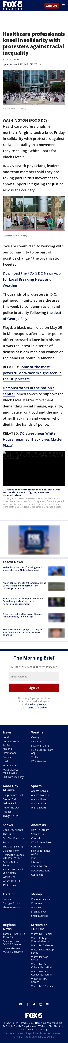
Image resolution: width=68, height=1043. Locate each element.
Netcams (36, 741)
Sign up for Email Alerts (40, 852)
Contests (36, 838)
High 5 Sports (38, 807)
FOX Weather (38, 761)
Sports (36, 786)
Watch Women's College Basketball (41, 973)
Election (9, 894)
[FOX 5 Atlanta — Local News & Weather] (13, 5)
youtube (21, 1004)
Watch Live (51, 6)
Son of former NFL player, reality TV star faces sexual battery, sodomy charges (23, 632)
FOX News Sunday (13, 777)
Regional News (10, 927)
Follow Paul (9, 803)
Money (36, 894)
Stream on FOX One (39, 927)
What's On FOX (11, 881)
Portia (6, 842)
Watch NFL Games (41, 933)
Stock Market (38, 911)
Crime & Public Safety (11, 743)
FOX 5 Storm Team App (42, 751)
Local (6, 737)
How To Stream (40, 829)
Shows (8, 825)
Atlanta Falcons (40, 795)
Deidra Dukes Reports (10, 863)
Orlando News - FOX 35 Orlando (12, 942)
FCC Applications (40, 870)
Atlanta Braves (39, 790)
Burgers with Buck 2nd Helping (13, 871)
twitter (34, 1004)
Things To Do (10, 816)
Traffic (35, 757)
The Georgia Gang (13, 846)
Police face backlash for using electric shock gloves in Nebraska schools (24, 569)
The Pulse (8, 834)
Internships (37, 862)
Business (36, 907)
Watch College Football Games (40, 939)
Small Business (39, 915)
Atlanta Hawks (39, 799)
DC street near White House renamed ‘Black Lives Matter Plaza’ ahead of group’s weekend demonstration (31, 492)
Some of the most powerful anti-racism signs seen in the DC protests (32, 372)
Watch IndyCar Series (39, 958)
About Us (38, 825)
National (7, 748)
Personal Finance (41, 899)
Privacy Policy (38, 704)
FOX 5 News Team (41, 842)
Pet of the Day (11, 807)
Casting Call (9, 799)
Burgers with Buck (13, 795)
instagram (40, 1004)
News (16, 59)
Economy (36, 903)
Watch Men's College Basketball (41, 965)
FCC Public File (39, 866)
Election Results (12, 907)
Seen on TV (37, 834)
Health (6, 761)
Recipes (7, 811)
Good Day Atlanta (10, 788)
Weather (38, 732)
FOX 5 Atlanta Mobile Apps (10, 771)
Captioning (37, 874)
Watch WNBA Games (39, 980)
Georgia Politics (11, 903)
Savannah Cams (40, 745)
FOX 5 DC (7, 59)
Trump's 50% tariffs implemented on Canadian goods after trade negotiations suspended (23, 601)
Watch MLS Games (42, 986)
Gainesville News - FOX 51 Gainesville (13, 950)
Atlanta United (39, 803)
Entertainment (11, 765)
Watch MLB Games (42, 945)
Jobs (33, 858)
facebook (27, 1004)
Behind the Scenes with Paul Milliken (13, 856)
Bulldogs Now (11, 850)
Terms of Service (36, 707)
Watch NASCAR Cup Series (42, 951)
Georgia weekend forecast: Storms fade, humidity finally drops (22, 615)
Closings (36, 737)
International (10, 753)
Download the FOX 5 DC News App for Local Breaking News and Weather (32, 279)
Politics (7, 757)
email (47, 1004)
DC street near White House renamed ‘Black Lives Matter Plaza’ (33, 439)
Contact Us (37, 846)
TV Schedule (10, 885)
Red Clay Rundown (13, 838)
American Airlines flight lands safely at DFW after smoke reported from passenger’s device (24, 585)
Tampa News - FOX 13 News (14, 935)
